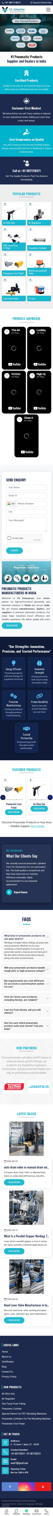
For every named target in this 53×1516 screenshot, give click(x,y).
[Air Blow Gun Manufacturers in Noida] (39, 789)
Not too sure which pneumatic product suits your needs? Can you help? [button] (23, 1025)
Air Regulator (8, 1398)
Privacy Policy (9, 1376)
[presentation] (2, 797)
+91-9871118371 (12, 2)
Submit (14, 550)
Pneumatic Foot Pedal (14, 805)
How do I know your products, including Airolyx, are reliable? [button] (21, 998)
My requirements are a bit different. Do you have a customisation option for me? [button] (24, 983)
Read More (12, 625)
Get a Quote (37, 826)
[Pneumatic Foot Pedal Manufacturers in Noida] (13, 789)
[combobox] (11, 503)
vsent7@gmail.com (19, 1463)
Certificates (8, 1361)
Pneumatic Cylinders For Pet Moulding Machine (26, 1418)
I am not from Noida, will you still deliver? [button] (22, 1011)
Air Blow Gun (39, 804)
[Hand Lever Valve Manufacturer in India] (26, 1276)
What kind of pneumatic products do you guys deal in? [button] (24, 937)
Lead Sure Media (29, 1501)
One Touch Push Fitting (13, 1403)
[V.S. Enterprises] (13, 10)
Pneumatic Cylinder (12, 1408)
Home (5, 1351)
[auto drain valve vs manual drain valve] (26, 1139)
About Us (6, 1356)
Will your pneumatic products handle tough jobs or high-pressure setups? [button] (24, 969)
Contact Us (7, 1371)
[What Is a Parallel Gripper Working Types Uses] (26, 1208)
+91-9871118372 (33, 1453)
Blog (4, 1366)
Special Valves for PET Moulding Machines (24, 1413)
